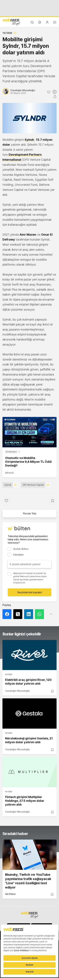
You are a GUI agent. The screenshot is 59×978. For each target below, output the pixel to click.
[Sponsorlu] (29, 432)
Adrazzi (9, 472)
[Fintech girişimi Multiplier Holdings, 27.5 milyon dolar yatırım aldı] (29, 772)
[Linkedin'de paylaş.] (29, 614)
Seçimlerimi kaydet (29, 592)
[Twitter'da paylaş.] (18, 614)
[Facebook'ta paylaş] (7, 614)
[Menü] (54, 22)
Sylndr (7, 484)
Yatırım (7, 33)
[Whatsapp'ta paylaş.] (40, 614)
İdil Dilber (10, 894)
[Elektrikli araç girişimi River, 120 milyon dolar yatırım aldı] (29, 655)
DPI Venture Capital (33, 484)
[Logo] (11, 21)
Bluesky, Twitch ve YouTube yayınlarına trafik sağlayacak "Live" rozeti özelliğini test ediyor (28, 881)
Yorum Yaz (29, 513)
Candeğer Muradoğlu (17, 690)
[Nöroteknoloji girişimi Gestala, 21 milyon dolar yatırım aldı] (29, 713)
